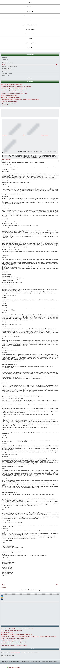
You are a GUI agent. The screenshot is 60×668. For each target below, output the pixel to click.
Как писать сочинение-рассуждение (11, 97)
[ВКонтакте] (30, 595)
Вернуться (3, 587)
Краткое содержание (30, 15)
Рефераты (30, 11)
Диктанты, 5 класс (6, 104)
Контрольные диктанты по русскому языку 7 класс (14, 91)
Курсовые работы (30, 29)
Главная (30, 2)
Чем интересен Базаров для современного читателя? (15, 638)
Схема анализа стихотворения (10, 95)
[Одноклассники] (30, 597)
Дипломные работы (30, 43)
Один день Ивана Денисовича (9, 101)
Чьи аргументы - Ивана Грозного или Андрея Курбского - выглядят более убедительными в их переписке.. (29, 636)
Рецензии (30, 38)
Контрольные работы (30, 34)
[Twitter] (30, 596)
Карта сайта (30, 47)
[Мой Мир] (30, 598)
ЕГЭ (30, 20)
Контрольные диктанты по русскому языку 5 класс (14, 90)
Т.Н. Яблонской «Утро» (8, 632)
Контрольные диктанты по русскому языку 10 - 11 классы (16, 86)
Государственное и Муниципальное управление (14, 642)
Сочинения (30, 6)
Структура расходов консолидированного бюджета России (17, 634)
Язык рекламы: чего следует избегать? (12, 630)
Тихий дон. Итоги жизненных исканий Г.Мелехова (14, 645)
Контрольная (44, 135)
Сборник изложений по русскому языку (12, 84)
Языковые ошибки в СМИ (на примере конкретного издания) (17, 628)
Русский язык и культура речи (30, 24)
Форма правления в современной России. (12, 640)
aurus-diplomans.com (15, 652)
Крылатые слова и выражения (9, 103)
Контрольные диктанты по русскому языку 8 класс (14, 88)
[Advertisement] (30, 112)
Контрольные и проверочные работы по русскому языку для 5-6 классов (20, 99)
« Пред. (3, 585)
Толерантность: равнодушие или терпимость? (13, 643)
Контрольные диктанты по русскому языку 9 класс (14, 93)
